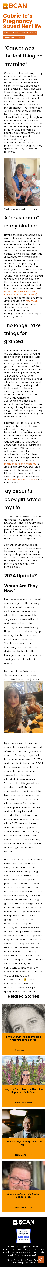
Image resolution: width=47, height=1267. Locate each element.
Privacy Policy (13, 1260)
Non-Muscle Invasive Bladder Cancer (20, 33)
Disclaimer (17, 1262)
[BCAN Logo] (23, 1223)
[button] (42, 5)
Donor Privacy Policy (30, 1260)
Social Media (29, 1262)
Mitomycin (32, 301)
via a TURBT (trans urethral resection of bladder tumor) (20, 293)
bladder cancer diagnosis (22, 479)
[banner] (15, 7)
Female (21, 37)
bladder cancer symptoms (20, 463)
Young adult (9, 37)
